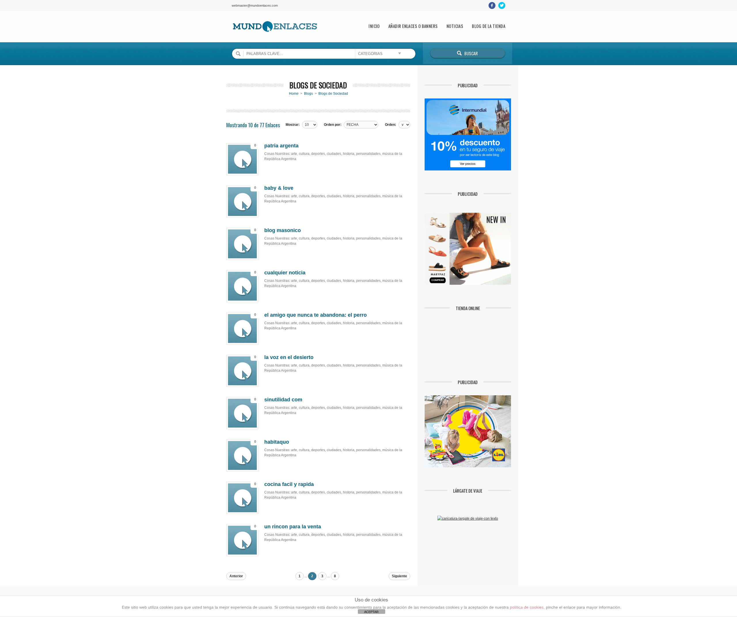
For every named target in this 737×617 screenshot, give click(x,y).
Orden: (390, 125)
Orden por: (332, 125)
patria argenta (281, 146)
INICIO (374, 26)
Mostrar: (293, 125)
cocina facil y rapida (289, 484)
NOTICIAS (455, 26)
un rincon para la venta (292, 526)
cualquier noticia (284, 273)
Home (294, 94)
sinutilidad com (283, 400)
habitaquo (276, 442)
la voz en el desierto (289, 357)
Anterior (236, 576)
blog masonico (282, 230)
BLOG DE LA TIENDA (488, 26)
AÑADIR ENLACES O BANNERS (413, 26)
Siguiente (399, 576)
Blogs (308, 94)
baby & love (278, 188)
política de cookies (527, 607)
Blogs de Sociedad (333, 94)
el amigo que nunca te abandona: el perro (315, 315)
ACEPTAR (371, 612)
